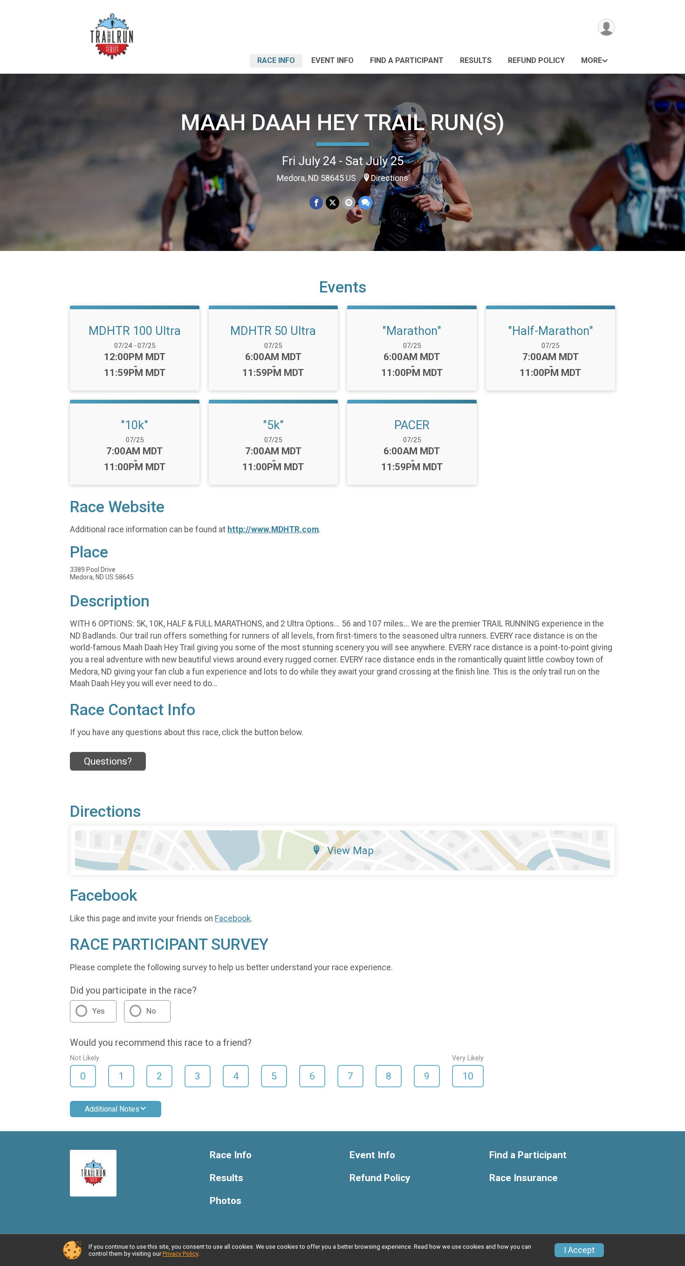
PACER (412, 425)
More (591, 60)
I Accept (579, 1250)
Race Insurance (523, 1178)
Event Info (332, 60)
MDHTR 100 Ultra (135, 331)
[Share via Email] (349, 202)
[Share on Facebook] (316, 202)
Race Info (276, 60)
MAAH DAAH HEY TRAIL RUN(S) (343, 122)
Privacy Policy (180, 1253)
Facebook (233, 918)
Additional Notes (112, 1109)
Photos (225, 1201)
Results (476, 60)
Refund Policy (536, 60)
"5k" (273, 425)
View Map (350, 850)
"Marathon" (411, 331)
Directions (389, 178)
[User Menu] (606, 27)
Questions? (108, 761)
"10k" (134, 425)
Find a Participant (407, 60)
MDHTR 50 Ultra (273, 331)
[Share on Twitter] (332, 202)
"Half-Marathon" (550, 331)
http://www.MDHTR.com (273, 529)
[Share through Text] (365, 202)
